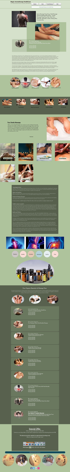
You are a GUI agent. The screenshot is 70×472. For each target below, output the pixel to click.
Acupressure (46, 223)
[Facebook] (31, 468)
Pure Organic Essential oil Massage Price (35, 288)
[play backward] (1, 460)
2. (28, 321)
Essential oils (36, 321)
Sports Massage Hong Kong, (43, 14)
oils (26, 213)
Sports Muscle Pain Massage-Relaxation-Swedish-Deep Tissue (41, 414)
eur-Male (46, 185)
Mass (45, 185)
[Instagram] (38, 468)
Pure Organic (31, 321)
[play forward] (68, 460)
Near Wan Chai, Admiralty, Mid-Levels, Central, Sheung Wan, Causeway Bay (47, 18)
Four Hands (31, 413)
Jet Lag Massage (23, 223)
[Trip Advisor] (36, 468)
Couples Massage (20, 224)
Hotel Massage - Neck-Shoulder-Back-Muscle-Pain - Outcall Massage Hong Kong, (47, 15)
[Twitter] (34, 468)
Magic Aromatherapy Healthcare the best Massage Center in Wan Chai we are (29, 188)
